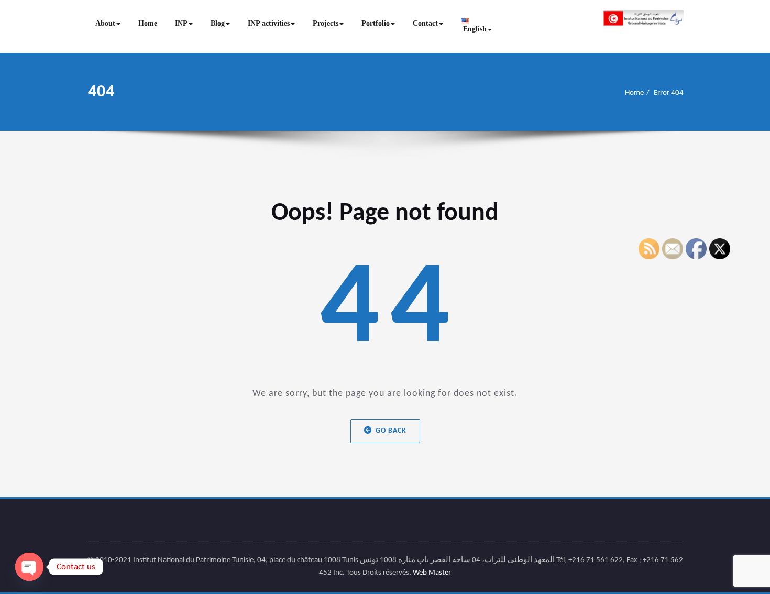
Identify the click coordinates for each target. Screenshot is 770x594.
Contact (425, 23)
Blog (218, 23)
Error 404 (669, 93)
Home (147, 23)
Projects (325, 23)
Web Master (432, 573)
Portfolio (375, 23)
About (105, 23)
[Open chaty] (29, 567)
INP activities (269, 23)
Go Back (391, 431)
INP (181, 23)
